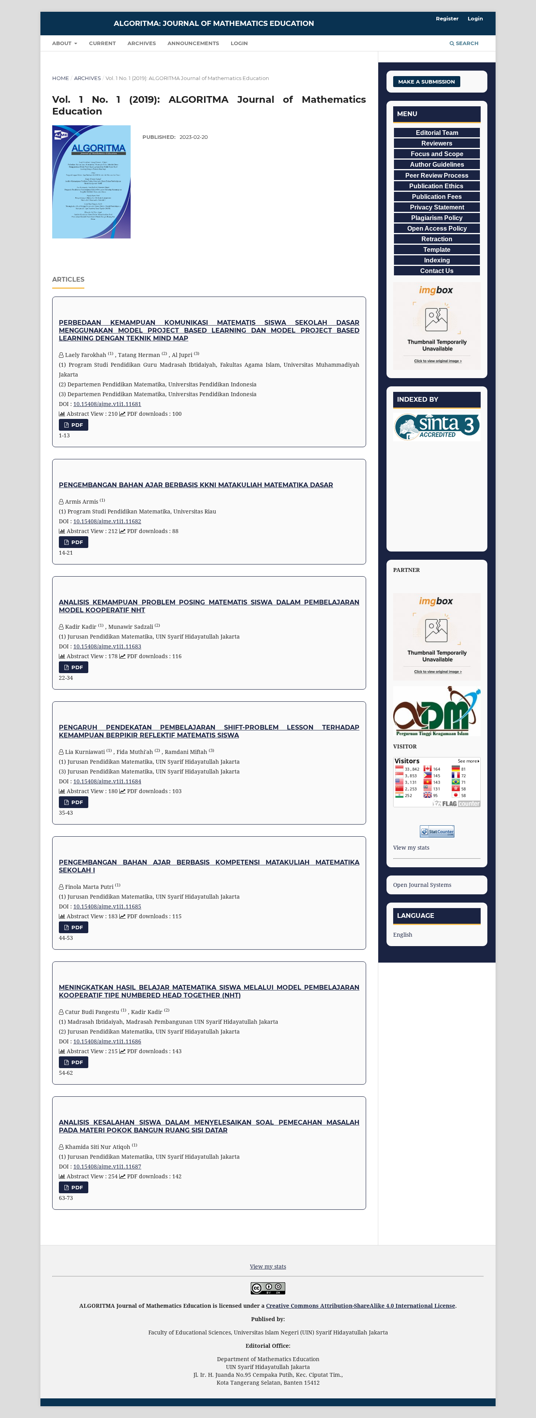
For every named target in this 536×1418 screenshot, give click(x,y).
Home (60, 78)
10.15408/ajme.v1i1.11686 (107, 1041)
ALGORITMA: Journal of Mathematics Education (214, 23)
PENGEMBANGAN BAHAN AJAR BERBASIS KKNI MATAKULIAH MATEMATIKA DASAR (196, 485)
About (62, 43)
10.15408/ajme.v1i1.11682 (107, 521)
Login (239, 43)
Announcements (193, 43)
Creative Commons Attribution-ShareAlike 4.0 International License (360, 1305)
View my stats (411, 847)
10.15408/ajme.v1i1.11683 (107, 646)
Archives (142, 43)
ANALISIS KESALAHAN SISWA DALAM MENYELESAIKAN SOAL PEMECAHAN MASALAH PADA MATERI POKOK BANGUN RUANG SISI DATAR (209, 1126)
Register (447, 18)
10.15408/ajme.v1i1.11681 (107, 404)
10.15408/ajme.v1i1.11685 (107, 906)
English (402, 934)
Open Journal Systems (422, 884)
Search (466, 43)
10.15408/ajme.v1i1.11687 (107, 1166)
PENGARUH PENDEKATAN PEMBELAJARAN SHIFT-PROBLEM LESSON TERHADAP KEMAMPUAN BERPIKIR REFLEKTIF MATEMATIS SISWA (209, 731)
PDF (76, 425)
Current (102, 43)
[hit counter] (437, 831)
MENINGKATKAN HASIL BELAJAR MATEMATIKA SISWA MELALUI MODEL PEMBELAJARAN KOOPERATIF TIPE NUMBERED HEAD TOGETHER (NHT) (209, 991)
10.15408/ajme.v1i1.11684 (107, 781)
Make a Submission (426, 81)
